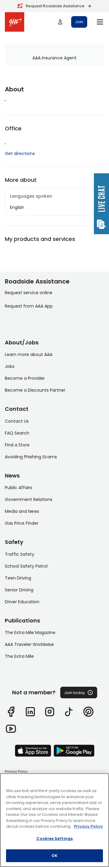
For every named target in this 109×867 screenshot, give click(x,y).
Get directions (20, 153)
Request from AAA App (29, 306)
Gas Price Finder (21, 523)
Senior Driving (19, 590)
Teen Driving (18, 578)
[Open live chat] (101, 203)
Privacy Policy (16, 771)
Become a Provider (25, 378)
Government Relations (28, 499)
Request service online (28, 293)
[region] (54, 820)
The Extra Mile (19, 656)
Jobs (10, 366)
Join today (74, 693)
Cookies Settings (54, 838)
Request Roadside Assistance (55, 6)
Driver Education (22, 602)
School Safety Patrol (26, 566)
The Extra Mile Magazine (30, 632)
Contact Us (17, 421)
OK (54, 855)
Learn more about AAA (28, 354)
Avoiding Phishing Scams (31, 457)
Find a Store (17, 445)
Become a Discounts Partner (35, 390)
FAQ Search (17, 433)
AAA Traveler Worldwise (29, 644)
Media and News (22, 511)
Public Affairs (18, 488)
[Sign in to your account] (60, 22)
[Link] (11, 712)
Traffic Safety (19, 554)
